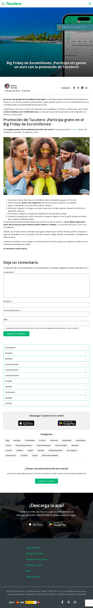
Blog (7, 440)
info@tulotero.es (73, 591)
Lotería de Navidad (43, 445)
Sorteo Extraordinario (24, 445)
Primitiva (19, 450)
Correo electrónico (12, 310)
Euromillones (80, 440)
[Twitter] (68, 602)
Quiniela (41, 450)
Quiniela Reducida (55, 450)
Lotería (8, 445)
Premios (9, 450)
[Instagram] (75, 602)
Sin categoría (72, 450)
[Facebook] (62, 602)
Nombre (7, 301)
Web (5, 319)
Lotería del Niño (61, 445)
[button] (60, 3)
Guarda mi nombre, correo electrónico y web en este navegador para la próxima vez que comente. (42, 328)
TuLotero (74, 129)
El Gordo (42, 440)
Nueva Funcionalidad (50, 455)
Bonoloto (17, 440)
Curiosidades (30, 440)
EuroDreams (66, 440)
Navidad (75, 445)
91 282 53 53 (56, 591)
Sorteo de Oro (11, 455)
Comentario (9, 272)
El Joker (30, 450)
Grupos (34, 455)
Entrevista (54, 440)
